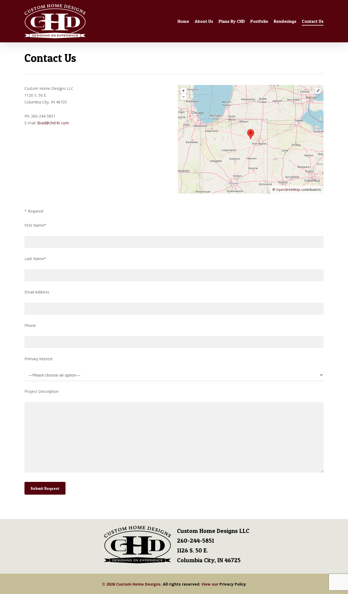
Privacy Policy (232, 584)
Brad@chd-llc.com (53, 122)
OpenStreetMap (288, 189)
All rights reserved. (181, 584)
